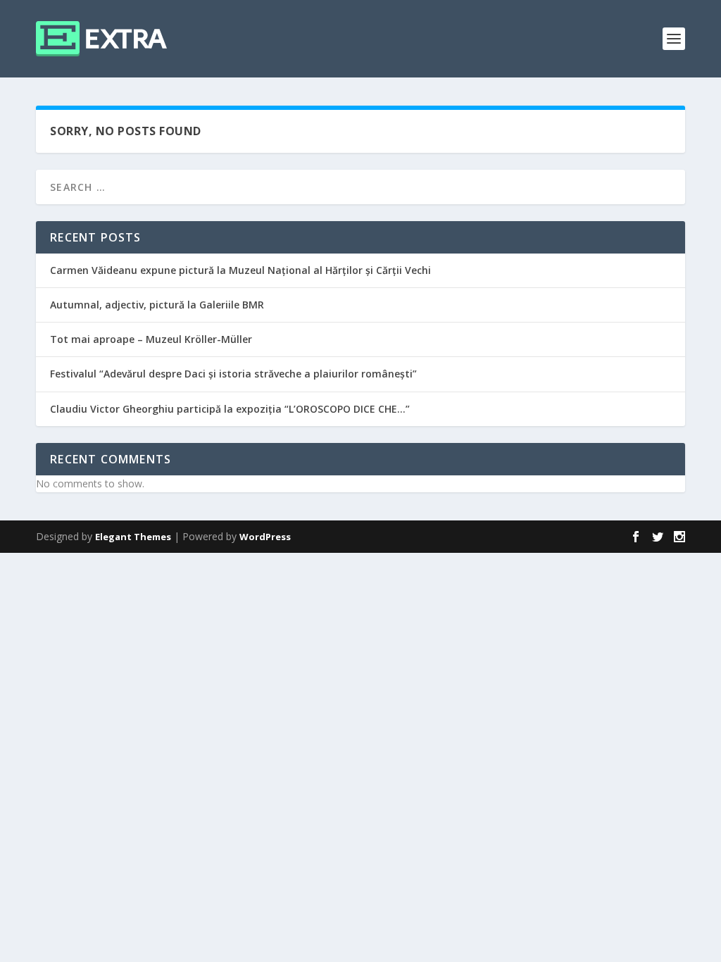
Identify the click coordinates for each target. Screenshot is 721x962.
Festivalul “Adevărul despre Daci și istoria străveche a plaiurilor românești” (233, 373)
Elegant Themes (133, 536)
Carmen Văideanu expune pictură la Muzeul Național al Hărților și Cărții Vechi (240, 270)
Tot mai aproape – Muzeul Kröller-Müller (151, 339)
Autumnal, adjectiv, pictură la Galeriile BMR (157, 304)
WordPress (265, 536)
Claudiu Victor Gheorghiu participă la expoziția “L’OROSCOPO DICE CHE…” (230, 409)
